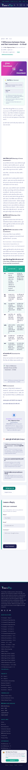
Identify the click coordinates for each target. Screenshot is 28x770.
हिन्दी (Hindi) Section (6, 733)
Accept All (12, 760)
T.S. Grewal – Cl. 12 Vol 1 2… (7, 626)
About (6, 765)
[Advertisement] (14, 22)
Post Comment (9, 546)
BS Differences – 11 (5, 748)
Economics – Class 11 (6, 687)
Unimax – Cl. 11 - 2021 (6, 642)
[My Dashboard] (24, 5)
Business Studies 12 (6, 685)
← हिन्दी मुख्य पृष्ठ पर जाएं (9, 488)
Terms (15, 765)
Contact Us (4, 735)
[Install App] (20, 5)
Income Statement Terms (7, 698)
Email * (5, 522)
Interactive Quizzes (6, 729)
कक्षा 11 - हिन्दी (4, 708)
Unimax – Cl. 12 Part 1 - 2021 (8, 644)
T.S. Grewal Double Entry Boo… (8, 633)
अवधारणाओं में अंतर (4, 712)
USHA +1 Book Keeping (6, 649)
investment (6, 111)
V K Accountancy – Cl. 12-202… (9, 664)
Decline (22, 760)
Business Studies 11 (5, 683)
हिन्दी (7, 38)
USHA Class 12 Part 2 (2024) (8, 660)
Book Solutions (5, 726)
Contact (21, 765)
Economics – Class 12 (6, 689)
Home (2, 722)
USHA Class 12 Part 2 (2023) (8, 658)
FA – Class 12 (4, 678)
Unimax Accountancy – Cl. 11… (8, 635)
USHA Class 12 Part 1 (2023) (8, 653)
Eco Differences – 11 (6, 746)
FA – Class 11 (4, 676)
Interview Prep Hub (5, 731)
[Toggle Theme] (14, 5)
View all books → (5, 669)
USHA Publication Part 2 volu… (8, 662)
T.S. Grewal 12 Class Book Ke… (8, 620)
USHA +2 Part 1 (4, 651)
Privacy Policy (4, 737)
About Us (3, 724)
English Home (8, 492)
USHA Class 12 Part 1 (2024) (8, 655)
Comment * (6, 529)
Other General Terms (6, 700)
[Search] (17, 5)
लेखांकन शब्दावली (4, 715)
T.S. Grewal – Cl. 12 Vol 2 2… (7, 629)
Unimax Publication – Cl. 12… (8, 647)
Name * (5, 514)
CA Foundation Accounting (7, 680)
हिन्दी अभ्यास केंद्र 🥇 (5, 706)
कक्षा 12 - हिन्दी (4, 710)
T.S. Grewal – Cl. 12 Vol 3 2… (7, 631)
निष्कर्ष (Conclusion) (8, 386)
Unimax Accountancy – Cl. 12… (8, 638)
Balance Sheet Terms (6, 695)
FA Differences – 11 (5, 743)
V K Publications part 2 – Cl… (8, 667)
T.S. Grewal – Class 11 (6, 618)
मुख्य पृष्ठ (2, 38)
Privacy (11, 765)
